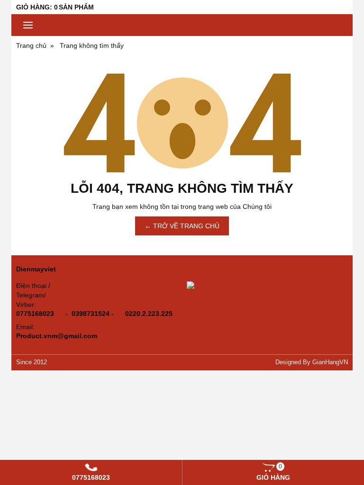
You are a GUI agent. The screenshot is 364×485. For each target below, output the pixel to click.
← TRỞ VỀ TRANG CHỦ (182, 226)
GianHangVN (330, 362)
